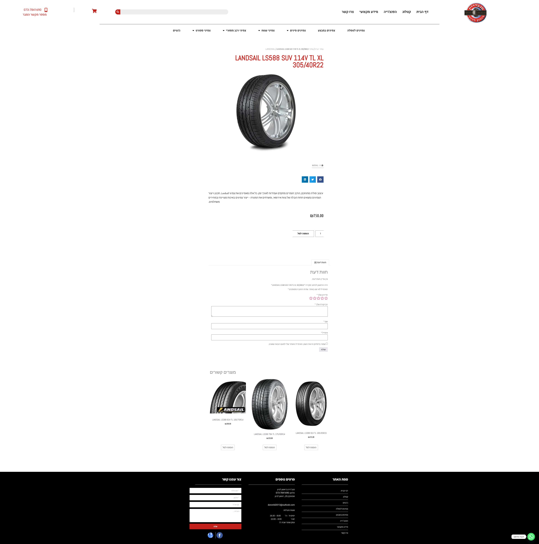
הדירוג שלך (322, 295)
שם (326, 321)
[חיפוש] (117, 11)
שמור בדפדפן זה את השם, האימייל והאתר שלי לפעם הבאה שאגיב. (297, 344)
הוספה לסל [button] (311, 447)
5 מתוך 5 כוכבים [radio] (311, 298)
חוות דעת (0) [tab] (320, 262)
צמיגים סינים (298, 30)
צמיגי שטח (268, 30)
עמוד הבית (319, 49)
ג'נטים (176, 30)
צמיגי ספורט (203, 30)
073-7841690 (282, 493)
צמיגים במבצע (326, 30)
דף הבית (422, 11)
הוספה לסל (303, 233)
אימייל (324, 333)
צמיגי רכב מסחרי (236, 30)
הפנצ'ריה (390, 11)
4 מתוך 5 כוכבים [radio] (314, 298)
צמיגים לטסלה (356, 30)
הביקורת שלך (321, 304)
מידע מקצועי (368, 11)
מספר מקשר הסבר (35, 14)
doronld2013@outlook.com (281, 505)
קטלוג (406, 11)
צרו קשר (348, 11)
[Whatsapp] (531, 536)
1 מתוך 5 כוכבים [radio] (326, 298)
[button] (318, 166)
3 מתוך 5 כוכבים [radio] (318, 298)
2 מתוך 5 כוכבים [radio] (322, 298)
